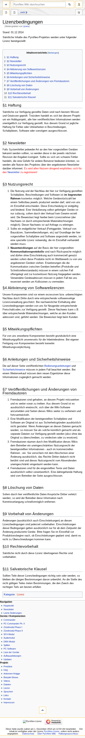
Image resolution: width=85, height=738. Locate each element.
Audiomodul (9, 638)
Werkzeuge (79, 13)
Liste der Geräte (11, 652)
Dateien (7, 684)
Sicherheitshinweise (14, 369)
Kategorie (9, 594)
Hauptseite (9, 605)
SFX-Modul (9, 634)
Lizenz (26, 26)
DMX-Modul (9, 641)
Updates (8, 659)
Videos (7, 681)
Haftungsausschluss (68, 733)
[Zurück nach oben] (42, 710)
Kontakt (7, 699)
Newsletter (14, 172)
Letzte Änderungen (13, 613)
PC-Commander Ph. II (14, 623)
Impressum (9, 702)
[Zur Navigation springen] (6, 4)
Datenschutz (28, 733)
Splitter (7, 645)
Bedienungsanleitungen (57, 366)
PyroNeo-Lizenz (52, 731)
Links (6, 695)
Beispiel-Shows (11, 677)
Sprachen (8, 691)
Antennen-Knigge (12, 673)
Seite (6, 13)
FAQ (6, 670)
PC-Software (10, 649)
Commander (9, 620)
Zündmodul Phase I (13, 627)
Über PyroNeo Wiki (46, 733)
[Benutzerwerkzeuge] (79, 4)
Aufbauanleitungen (12, 656)
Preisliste (8, 666)
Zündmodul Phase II (13, 631)
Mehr (22, 12)
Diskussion (14, 13)
